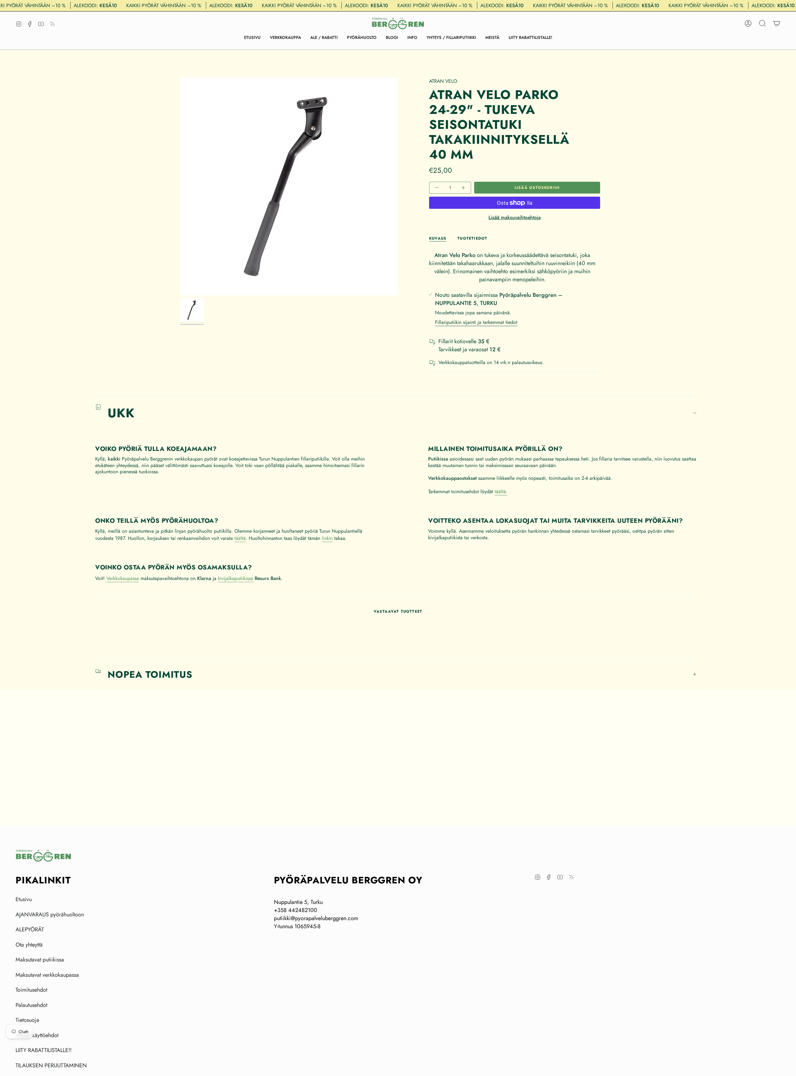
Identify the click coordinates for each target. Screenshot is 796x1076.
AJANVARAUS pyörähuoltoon (50, 914)
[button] (285, 37)
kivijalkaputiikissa (235, 578)
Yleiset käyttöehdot (37, 1035)
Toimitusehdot (31, 990)
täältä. (501, 491)
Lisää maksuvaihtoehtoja (514, 217)
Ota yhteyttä (29, 945)
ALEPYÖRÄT (30, 929)
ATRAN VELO (443, 81)
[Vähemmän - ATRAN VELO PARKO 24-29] (437, 188)
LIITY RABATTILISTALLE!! (44, 1050)
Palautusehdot (31, 1005)
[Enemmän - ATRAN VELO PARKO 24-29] (462, 188)
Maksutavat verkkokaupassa (47, 975)
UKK (121, 413)
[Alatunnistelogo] (44, 855)
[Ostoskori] (777, 23)
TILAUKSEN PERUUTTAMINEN (51, 1065)
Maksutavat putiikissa (40, 960)
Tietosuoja (27, 1020)
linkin (327, 538)
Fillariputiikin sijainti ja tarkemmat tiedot (476, 322)
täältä (240, 538)
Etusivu (24, 899)
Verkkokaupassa (122, 578)
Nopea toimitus (150, 674)
